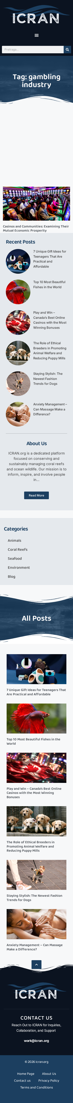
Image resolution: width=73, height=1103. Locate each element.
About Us (49, 1074)
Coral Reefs (17, 549)
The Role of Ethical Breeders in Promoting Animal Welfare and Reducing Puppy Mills (31, 846)
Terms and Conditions (36, 1087)
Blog (11, 576)
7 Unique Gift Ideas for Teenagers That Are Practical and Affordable (36, 692)
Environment (19, 567)
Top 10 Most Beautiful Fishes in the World (33, 741)
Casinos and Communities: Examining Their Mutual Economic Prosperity (36, 229)
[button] (36, 35)
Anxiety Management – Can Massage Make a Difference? (50, 409)
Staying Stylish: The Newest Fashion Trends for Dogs (47, 379)
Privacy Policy (48, 1080)
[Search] (67, 49)
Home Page (25, 1074)
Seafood (15, 558)
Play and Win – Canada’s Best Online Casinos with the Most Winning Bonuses (34, 793)
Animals (14, 540)
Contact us (22, 1080)
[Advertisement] (36, 144)
